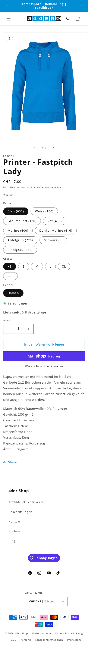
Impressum (74, 639)
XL (64, 266)
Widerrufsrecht (41, 633)
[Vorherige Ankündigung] (8, 5)
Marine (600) (18, 230)
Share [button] (12, 462)
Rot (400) (54, 221)
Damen (13, 293)
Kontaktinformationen (49, 639)
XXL (10, 276)
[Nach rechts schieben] (53, 148)
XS (10, 266)
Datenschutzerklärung (69, 633)
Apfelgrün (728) (20, 240)
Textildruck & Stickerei (26, 502)
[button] (8, 18)
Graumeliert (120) (22, 221)
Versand (21, 187)
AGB (13, 639)
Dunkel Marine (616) (55, 230)
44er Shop (21, 633)
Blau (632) (16, 211)
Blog (12, 541)
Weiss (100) (44, 211)
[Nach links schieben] (34, 148)
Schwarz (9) (53, 240)
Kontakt (14, 521)
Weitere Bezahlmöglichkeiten (44, 366)
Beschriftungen (20, 512)
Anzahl (7, 320)
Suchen (14, 531)
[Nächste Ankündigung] (80, 5)
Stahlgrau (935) (20, 250)
